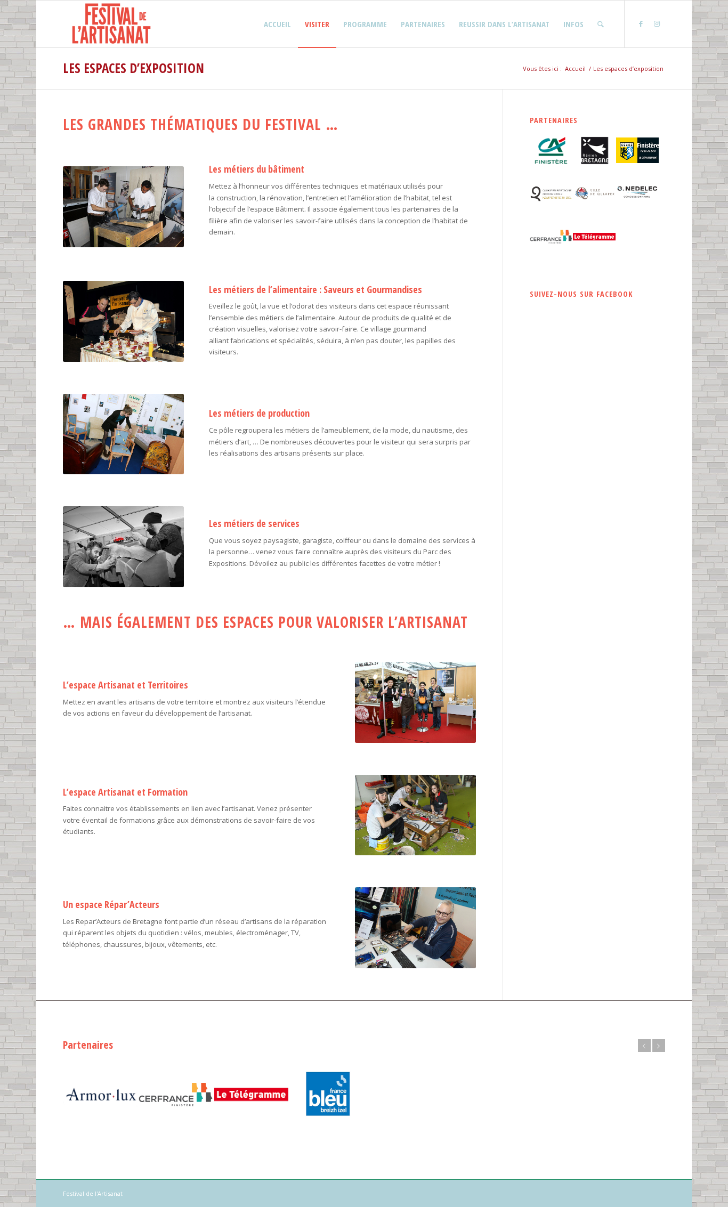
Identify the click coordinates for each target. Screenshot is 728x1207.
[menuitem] (277, 24)
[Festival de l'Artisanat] (111, 24)
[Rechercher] (601, 24)
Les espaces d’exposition (133, 68)
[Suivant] (658, 1045)
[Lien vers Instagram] (657, 23)
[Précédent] (644, 1045)
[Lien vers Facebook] (641, 23)
